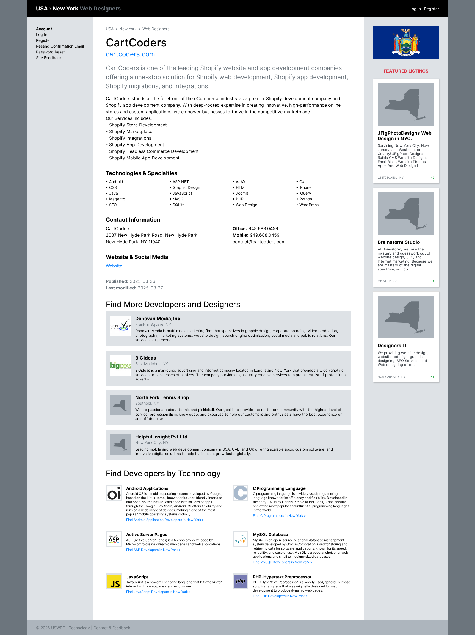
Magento (117, 199)
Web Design (246, 204)
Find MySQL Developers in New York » (282, 562)
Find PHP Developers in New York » (280, 596)
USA (42, 8)
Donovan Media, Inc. (158, 318)
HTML (241, 187)
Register (431, 8)
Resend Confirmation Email (60, 46)
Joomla (242, 193)
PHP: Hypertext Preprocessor (282, 576)
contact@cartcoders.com (259, 241)
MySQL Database (270, 534)
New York (87, 8)
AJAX (240, 181)
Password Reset (50, 51)
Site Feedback (49, 57)
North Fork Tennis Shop (162, 397)
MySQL (179, 199)
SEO (113, 204)
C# (302, 181)
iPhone (305, 187)
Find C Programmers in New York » (279, 515)
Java (113, 193)
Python (305, 199)
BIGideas (145, 358)
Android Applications (147, 488)
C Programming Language (279, 488)
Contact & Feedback (111, 627)
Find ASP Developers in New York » (153, 550)
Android (116, 181)
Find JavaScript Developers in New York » (158, 592)
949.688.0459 (263, 228)
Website (114, 266)
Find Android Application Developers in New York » (165, 520)
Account (44, 28)
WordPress (309, 204)
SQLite (179, 204)
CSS (113, 187)
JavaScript (182, 193)
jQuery (305, 193)
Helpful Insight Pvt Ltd (161, 437)
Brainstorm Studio (399, 242)
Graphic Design (186, 187)
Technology (79, 627)
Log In (415, 8)
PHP (240, 199)
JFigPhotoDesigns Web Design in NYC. (405, 135)
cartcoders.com (130, 54)
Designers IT (392, 345)
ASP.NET (181, 181)
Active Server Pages (146, 534)
